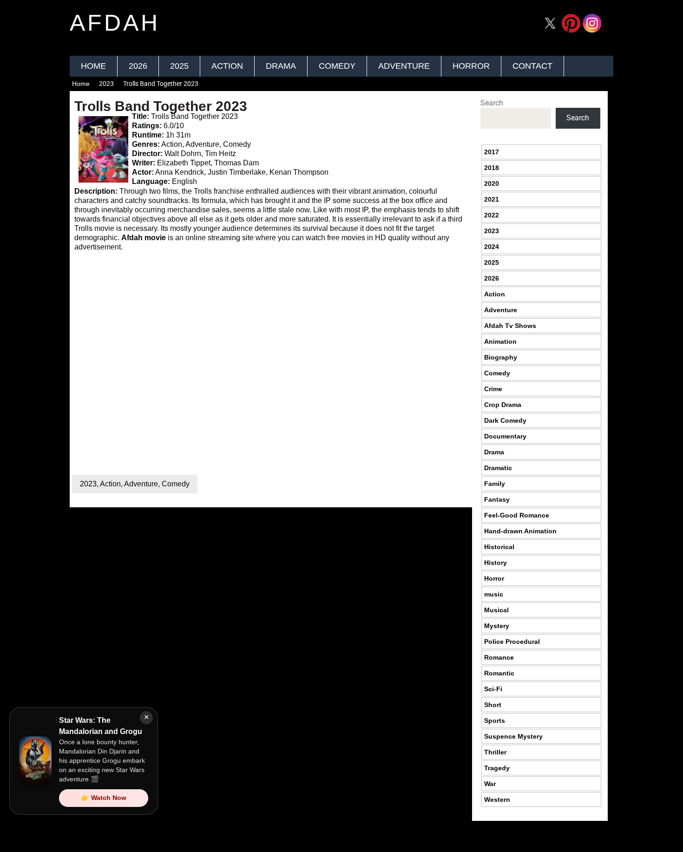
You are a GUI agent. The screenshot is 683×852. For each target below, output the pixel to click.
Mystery (496, 625)
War (490, 783)
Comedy (337, 66)
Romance (499, 657)
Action (227, 66)
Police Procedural (512, 641)
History (495, 562)
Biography (500, 357)
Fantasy (497, 499)
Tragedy (497, 768)
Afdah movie (143, 238)
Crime (493, 389)
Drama (281, 66)
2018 (491, 167)
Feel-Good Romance (516, 515)
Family (494, 483)
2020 (491, 183)
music (493, 594)
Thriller (495, 752)
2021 (491, 199)
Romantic (499, 673)
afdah (115, 22)
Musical (496, 610)
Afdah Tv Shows (510, 325)
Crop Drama (502, 404)
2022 (491, 215)
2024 (491, 246)
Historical (499, 547)
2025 (179, 66)
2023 (106, 83)
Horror (471, 66)
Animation (500, 341)
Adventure (404, 66)
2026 (138, 66)
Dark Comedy (505, 420)
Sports (494, 720)
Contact (532, 66)
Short (492, 704)
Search (491, 102)
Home (93, 66)
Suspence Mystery (513, 736)
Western (497, 799)
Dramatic (498, 468)
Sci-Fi (493, 689)
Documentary (505, 436)
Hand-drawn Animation (520, 531)
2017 (491, 152)
